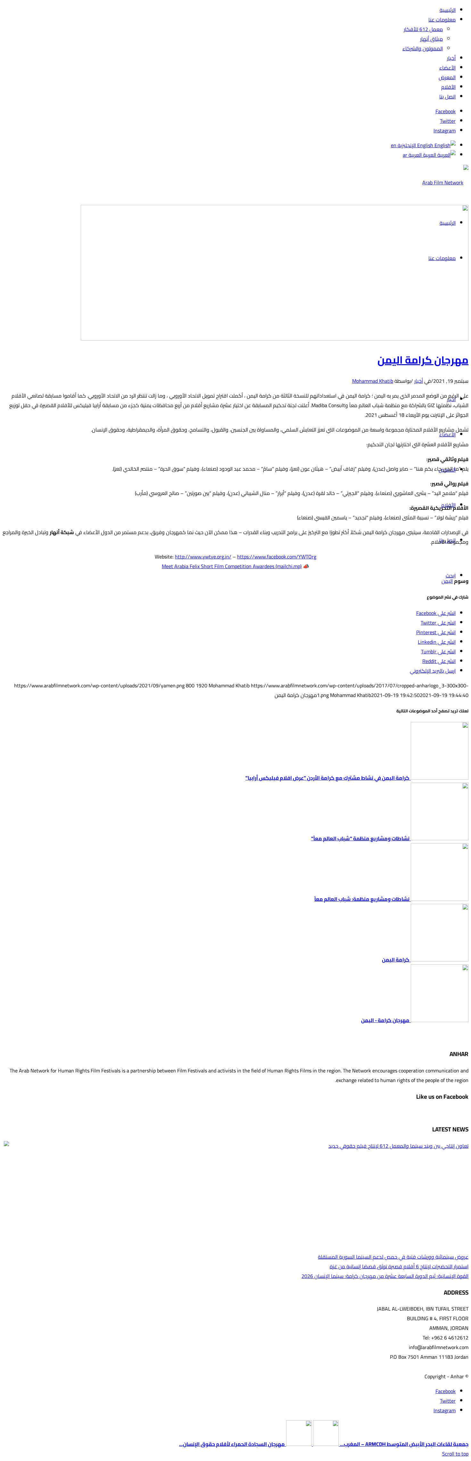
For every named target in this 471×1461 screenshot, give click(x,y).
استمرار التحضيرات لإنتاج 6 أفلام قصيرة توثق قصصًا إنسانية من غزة (399, 1266)
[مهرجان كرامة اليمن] (274, 338)
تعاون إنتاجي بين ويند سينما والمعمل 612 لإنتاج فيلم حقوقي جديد (398, 1146)
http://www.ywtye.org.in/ (203, 556)
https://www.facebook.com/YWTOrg (276, 556)
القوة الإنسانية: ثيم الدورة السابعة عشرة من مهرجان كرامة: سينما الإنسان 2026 (385, 1276)
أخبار (418, 381)
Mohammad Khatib (372, 381)
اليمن (447, 581)
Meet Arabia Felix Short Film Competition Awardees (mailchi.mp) (232, 566)
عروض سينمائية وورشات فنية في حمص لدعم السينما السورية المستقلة (393, 1257)
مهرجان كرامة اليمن (422, 359)
